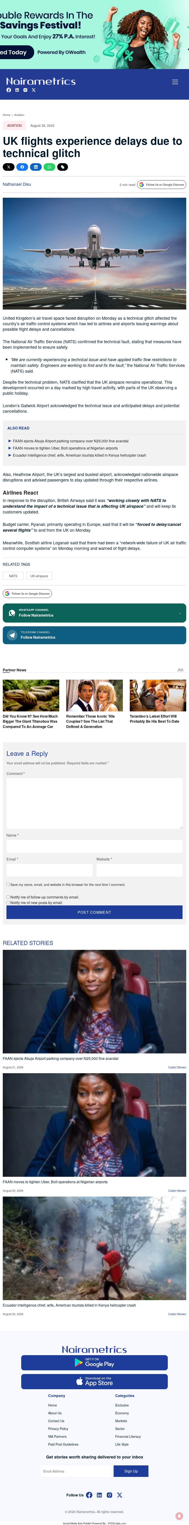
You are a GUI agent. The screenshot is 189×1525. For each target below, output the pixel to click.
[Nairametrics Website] (41, 80)
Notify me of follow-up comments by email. (44, 897)
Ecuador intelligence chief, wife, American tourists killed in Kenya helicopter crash (79, 455)
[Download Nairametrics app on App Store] (94, 1381)
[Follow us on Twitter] (33, 89)
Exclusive (122, 1405)
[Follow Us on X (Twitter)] (119, 1494)
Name (12, 835)
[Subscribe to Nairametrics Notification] (179, 1516)
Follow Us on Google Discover (165, 184)
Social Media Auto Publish (77, 1523)
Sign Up (131, 1471)
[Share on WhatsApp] (49, 167)
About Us (55, 1413)
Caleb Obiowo (177, 1067)
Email (12, 859)
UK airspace (39, 576)
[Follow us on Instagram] (25, 89)
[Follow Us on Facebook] (89, 1494)
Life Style (122, 1444)
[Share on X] (9, 167)
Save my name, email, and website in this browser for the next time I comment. (67, 884)
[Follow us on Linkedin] (17, 89)
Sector (120, 1428)
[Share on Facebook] (22, 167)
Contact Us (56, 1420)
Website (104, 859)
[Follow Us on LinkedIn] (99, 1494)
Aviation (19, 115)
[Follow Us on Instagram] (109, 1494)
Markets (121, 1420)
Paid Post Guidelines (63, 1444)
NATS (13, 576)
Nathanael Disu (17, 184)
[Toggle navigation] (175, 82)
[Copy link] (62, 167)
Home (6, 115)
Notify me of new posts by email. (36, 902)
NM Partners (57, 1436)
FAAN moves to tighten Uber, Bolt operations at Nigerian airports (65, 448)
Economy (122, 1413)
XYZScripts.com (117, 1523)
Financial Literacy (128, 1436)
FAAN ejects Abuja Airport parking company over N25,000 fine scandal (71, 441)
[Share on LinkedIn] (36, 167)
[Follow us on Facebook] (8, 89)
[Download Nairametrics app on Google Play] (94, 1362)
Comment (15, 773)
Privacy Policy (58, 1428)
